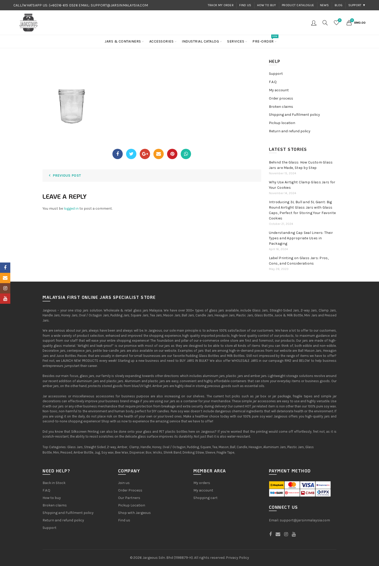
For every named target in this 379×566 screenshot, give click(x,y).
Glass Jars (75, 447)
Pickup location (282, 123)
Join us (124, 483)
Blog (338, 5)
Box (149, 452)
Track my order (221, 5)
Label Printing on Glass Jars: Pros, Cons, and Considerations (299, 261)
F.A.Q (273, 82)
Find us (245, 5)
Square (205, 447)
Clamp (134, 447)
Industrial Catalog (200, 41)
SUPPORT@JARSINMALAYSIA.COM (119, 5)
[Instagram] (5, 288)
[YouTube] (5, 298)
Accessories (161, 41)
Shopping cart (205, 498)
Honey (156, 447)
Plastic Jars (295, 447)
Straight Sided (95, 447)
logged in (71, 208)
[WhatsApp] (186, 154)
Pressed (66, 452)
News (324, 5)
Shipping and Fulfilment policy (294, 114)
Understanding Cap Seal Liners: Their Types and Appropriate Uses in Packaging (301, 238)
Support (276, 73)
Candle (242, 447)
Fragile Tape (225, 452)
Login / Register (314, 23)
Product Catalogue (298, 5)
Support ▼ (357, 5)
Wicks (157, 452)
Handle (146, 447)
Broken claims (281, 106)
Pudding (193, 447)
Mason (224, 447)
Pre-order (264, 39)
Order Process (130, 490)
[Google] (145, 154)
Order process (281, 98)
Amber (122, 447)
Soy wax (107, 452)
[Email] (158, 154)
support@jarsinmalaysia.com (305, 520)
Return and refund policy (289, 131)
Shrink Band (172, 452)
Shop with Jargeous (134, 513)
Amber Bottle (83, 452)
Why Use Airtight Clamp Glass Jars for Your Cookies (302, 185)
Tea (214, 447)
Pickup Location (131, 505)
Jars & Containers (123, 41)
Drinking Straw (193, 452)
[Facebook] (117, 154)
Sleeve (210, 452)
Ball (232, 447)
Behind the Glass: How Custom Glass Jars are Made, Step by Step (301, 165)
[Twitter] (131, 154)
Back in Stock (54, 483)
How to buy (266, 5)
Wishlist (339, 20)
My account (279, 90)
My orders (201, 483)
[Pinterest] (172, 154)
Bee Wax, (122, 452)
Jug (97, 452)
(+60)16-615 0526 (63, 5)
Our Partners (129, 498)
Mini (56, 452)
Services (235, 41)
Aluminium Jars (274, 447)
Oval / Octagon (174, 447)
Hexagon (255, 447)
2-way (111, 447)
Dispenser (136, 452)
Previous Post (67, 175)
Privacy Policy (237, 557)
